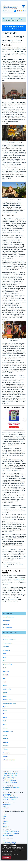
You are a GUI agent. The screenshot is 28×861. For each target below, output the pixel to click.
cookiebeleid (9, 851)
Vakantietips (6, 620)
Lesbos (5, 696)
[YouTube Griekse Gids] (19, 11)
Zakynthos (6, 756)
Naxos (5, 710)
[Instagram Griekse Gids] (21, 11)
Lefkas (5, 692)
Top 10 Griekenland (8, 617)
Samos (5, 825)
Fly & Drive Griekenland (9, 780)
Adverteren (6, 789)
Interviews (6, 624)
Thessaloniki (6, 753)
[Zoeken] (15, 11)
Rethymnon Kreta (8, 731)
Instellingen (15, 854)
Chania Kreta (6, 650)
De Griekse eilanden (8, 794)
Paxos (5, 717)
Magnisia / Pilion (7, 699)
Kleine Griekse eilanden (9, 799)
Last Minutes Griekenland (10, 782)
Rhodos (5, 735)
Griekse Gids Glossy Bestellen (11, 787)
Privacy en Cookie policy (10, 842)
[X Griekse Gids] (18, 11)
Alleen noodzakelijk (7, 854)
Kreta (4, 682)
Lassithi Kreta (7, 689)
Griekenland (6, 19)
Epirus (4, 806)
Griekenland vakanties (9, 779)
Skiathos (5, 742)
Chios (4, 653)
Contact (5, 840)
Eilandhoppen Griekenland (10, 775)
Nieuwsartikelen (7, 627)
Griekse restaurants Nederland (11, 831)
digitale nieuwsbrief (19, 579)
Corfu (4, 657)
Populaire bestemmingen (9, 796)
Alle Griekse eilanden (9, 760)
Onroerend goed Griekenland (11, 833)
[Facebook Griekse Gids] (23, 11)
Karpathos (6, 671)
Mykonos (5, 706)
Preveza (5, 728)
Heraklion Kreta (7, 664)
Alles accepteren (6, 857)
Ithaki (4, 668)
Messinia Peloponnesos (9, 703)
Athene (5, 813)
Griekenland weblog (16, 19)
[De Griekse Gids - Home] (10, 7)
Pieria (4, 721)
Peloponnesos (7, 804)
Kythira (5, 685)
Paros (4, 714)
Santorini (5, 738)
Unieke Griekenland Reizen (10, 773)
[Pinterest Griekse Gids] (25, 11)
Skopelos (5, 745)
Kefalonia (5, 675)
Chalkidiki (6, 646)
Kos (4, 678)
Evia (4, 660)
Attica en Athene (7, 643)
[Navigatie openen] (23, 6)
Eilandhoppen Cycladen (9, 777)
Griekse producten (8, 835)
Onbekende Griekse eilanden (10, 797)
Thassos (5, 749)
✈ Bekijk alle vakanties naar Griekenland (14, 28)
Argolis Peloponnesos (9, 639)
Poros (4, 724)
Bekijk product (14, 427)
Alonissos (5, 636)
